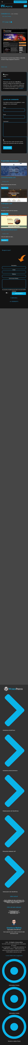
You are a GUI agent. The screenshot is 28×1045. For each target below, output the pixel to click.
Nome (4, 107)
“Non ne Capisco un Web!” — (14, 902)
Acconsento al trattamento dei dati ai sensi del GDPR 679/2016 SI (14, 291)
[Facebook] (3, 22)
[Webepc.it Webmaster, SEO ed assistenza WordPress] (7, 6)
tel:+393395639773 (14, 301)
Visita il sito (4, 66)
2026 (7, 181)
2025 (7, 233)
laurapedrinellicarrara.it (9, 230)
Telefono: (14, 274)
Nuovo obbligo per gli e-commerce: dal (14, 900)
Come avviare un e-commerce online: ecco (14, 901)
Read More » (4, 188)
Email (4, 114)
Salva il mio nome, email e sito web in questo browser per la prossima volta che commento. (13, 142)
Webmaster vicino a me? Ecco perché (14, 901)
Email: (14, 269)
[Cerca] (2, 1)
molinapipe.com (6, 203)
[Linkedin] (7, 22)
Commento (6, 121)
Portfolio (9, 16)
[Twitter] (5, 22)
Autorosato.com (14, 913)
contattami (21, 88)
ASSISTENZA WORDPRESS (20, 1)
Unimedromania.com (8, 177)
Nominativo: (14, 265)
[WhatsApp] (9, 22)
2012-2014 (4, 16)
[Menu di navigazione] (25, 6)
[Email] (11, 22)
